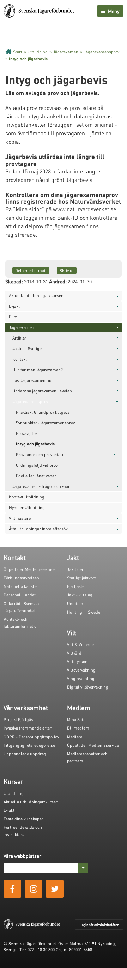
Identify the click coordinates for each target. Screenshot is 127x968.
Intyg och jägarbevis (28, 58)
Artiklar (19, 338)
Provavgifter (27, 433)
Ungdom (75, 603)
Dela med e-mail (31, 270)
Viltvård (74, 653)
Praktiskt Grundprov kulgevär (43, 412)
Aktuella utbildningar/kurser (36, 295)
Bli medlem (78, 728)
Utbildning (38, 51)
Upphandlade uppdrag (25, 753)
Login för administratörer (99, 924)
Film (13, 316)
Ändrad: (58, 281)
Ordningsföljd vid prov (37, 465)
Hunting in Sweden (85, 612)
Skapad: (14, 281)
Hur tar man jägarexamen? (37, 369)
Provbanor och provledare (40, 454)
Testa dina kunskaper (23, 818)
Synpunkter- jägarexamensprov (45, 422)
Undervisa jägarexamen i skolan (42, 391)
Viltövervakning (81, 670)
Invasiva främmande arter (28, 728)
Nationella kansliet (21, 586)
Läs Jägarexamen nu (32, 380)
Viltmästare (20, 518)
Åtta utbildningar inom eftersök (38, 528)
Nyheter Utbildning (27, 507)
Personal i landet (20, 594)
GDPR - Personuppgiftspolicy (31, 736)
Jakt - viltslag (79, 594)
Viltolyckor (77, 661)
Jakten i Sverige (27, 348)
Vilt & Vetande (80, 644)
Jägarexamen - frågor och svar (41, 486)
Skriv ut (67, 270)
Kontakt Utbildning (26, 497)
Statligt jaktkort (81, 577)
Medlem (75, 736)
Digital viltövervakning (87, 687)
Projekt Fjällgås (18, 719)
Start (17, 51)
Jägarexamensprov (101, 51)
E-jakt (14, 306)
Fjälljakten (77, 586)
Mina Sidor (77, 719)
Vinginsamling (81, 678)
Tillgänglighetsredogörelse (29, 745)
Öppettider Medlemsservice (29, 569)
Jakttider (75, 569)
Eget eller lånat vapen (36, 475)
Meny (113, 11)
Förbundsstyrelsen (21, 577)
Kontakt (19, 359)
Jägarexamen (65, 51)
